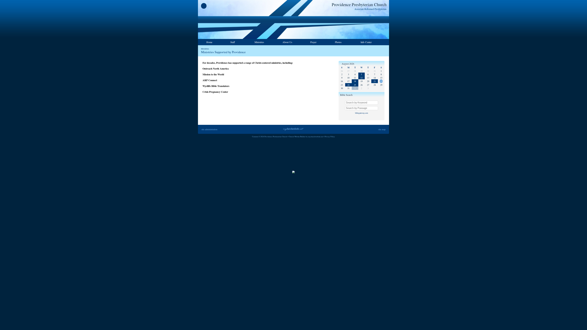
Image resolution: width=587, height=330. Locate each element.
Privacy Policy (330, 136)
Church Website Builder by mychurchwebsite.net (306, 136)
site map (382, 129)
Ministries (205, 49)
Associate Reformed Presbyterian (370, 9)
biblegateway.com (361, 113)
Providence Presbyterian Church (359, 4)
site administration (209, 129)
